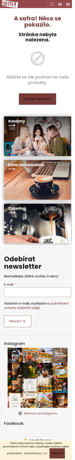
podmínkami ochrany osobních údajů (36, 305)
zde (45, 453)
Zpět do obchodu (37, 99)
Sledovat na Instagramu (40, 413)
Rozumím (57, 453)
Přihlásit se (17, 321)
